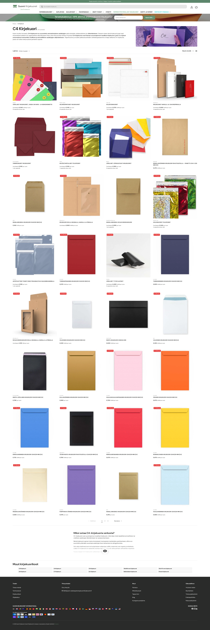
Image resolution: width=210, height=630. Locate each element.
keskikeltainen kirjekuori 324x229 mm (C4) (167, 454)
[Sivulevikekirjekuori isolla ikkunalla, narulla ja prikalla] (35, 314)
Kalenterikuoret (112, 104)
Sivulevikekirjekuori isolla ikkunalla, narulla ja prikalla (33, 340)
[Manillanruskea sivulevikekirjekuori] (128, 196)
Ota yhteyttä (65, 587)
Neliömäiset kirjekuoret (130, 571)
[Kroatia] (56, 609)
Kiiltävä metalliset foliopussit (70, 163)
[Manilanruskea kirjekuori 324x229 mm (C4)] (35, 196)
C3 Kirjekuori (22, 568)
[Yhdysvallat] (119, 609)
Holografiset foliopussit (162, 222)
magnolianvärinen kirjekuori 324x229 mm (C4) (28, 511)
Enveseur (56, 624)
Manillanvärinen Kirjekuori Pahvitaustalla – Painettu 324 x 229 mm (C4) (175, 164)
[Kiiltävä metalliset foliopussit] (82, 138)
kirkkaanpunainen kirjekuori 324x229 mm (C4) (121, 454)
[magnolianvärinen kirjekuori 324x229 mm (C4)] (35, 486)
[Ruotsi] (83, 609)
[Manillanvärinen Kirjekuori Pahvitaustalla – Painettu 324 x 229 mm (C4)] (175, 138)
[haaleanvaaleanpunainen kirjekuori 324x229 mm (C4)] (128, 371)
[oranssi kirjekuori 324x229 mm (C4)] (175, 371)
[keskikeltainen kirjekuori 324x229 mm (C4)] (175, 429)
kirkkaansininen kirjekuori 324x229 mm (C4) (27, 454)
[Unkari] (109, 609)
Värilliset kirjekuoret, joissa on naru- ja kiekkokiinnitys (32, 104)
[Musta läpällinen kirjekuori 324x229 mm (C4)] (35, 371)
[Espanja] (30, 609)
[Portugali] (70, 609)
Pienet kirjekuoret (164, 571)
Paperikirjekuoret (45, 12)
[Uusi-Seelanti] (113, 609)
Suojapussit (70, 12)
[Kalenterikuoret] (128, 79)
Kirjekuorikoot (17, 594)
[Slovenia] (96, 609)
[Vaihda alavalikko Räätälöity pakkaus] (170, 12)
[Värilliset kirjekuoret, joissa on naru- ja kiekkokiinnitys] (35, 79)
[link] (92, 521)
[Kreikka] (53, 609)
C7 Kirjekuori (57, 571)
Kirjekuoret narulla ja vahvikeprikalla (167, 104)
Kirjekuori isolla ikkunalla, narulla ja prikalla (76, 222)
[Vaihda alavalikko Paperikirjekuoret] (54, 12)
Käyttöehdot (189, 591)
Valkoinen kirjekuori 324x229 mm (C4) (72, 340)
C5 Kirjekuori (92, 568)
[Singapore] (90, 609)
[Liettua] (63, 609)
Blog (133, 597)
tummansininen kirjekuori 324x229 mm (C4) (167, 281)
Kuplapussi (60, 12)
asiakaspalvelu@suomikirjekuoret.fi (81, 591)
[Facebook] (192, 609)
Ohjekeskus (16, 597)
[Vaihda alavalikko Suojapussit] (76, 12)
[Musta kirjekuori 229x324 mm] (128, 314)
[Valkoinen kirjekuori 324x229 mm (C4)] (82, 314)
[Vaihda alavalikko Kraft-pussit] (103, 12)
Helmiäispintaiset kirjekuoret (70, 104)
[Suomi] (99, 609)
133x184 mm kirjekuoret (130, 568)
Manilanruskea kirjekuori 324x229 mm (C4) (27, 222)
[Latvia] (60, 609)
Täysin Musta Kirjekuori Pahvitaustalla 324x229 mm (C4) (79, 454)
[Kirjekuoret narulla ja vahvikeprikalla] (175, 79)
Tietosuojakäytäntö (191, 594)
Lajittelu (15, 51)
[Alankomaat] (17, 609)
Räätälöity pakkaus (162, 12)
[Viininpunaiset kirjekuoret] (35, 138)
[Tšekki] (106, 609)
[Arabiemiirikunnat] (20, 609)
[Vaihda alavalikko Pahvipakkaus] (90, 12)
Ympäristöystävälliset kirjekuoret (126, 12)
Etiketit (108, 12)
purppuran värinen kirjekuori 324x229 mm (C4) (75, 511)
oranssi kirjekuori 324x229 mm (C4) (165, 397)
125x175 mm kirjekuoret (165, 568)
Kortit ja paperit (147, 12)
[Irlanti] (40, 609)
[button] (196, 7)
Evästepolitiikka (190, 597)
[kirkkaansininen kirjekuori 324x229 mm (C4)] (35, 429)
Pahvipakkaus (84, 12)
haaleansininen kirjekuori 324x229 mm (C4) (168, 511)
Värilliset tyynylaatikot (114, 281)
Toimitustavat (17, 591)
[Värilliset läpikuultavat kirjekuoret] (128, 138)
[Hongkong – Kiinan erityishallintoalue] (33, 609)
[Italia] (43, 609)
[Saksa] (86, 609)
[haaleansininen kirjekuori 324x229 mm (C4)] (175, 486)
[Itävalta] (46, 609)
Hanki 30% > (149, 17)
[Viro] (116, 609)
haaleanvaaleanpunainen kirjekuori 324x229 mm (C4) (124, 397)
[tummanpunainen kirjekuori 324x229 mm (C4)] (82, 255)
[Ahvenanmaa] (13, 609)
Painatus (134, 587)
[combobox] (113, 6)
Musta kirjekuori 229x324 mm (116, 340)
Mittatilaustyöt (136, 591)
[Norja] (66, 609)
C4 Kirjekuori (57, 568)
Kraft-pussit (97, 12)
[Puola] (73, 609)
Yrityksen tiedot (190, 587)
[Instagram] (194, 609)
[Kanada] (50, 609)
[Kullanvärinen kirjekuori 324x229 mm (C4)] (82, 371)
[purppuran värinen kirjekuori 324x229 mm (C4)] (82, 486)
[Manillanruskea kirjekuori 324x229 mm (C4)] (128, 486)
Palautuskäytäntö (191, 600)
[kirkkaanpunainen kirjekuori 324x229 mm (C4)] (128, 429)
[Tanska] (103, 609)
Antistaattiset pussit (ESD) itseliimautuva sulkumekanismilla (33, 281)
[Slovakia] (93, 609)
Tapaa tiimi (135, 594)
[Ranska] (76, 609)
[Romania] (80, 609)
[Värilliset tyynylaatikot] (128, 255)
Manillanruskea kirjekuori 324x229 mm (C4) (121, 511)
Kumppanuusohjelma (138, 600)
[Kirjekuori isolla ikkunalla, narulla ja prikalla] (82, 196)
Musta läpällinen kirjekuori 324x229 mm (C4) (28, 397)
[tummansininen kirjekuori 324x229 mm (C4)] (175, 255)
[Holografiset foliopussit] (175, 196)
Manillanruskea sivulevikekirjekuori (119, 222)
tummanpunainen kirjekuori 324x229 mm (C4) (75, 281)
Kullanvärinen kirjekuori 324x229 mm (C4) (74, 397)
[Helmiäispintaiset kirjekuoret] (82, 79)
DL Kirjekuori (92, 571)
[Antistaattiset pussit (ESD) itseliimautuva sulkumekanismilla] (35, 255)
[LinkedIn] (196, 609)
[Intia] (37, 609)
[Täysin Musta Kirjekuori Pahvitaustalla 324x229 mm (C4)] (82, 429)
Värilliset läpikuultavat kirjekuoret (118, 163)
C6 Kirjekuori (22, 571)
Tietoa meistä (17, 587)
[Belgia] (27, 609)
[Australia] (23, 609)
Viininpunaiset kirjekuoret (22, 163)
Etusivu (14, 23)
